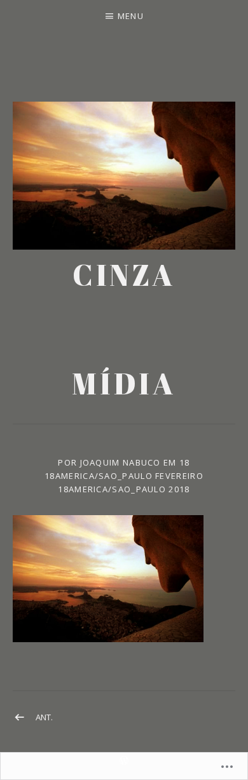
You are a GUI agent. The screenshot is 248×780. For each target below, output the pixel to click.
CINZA (124, 275)
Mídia (124, 383)
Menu (131, 16)
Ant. (44, 717)
